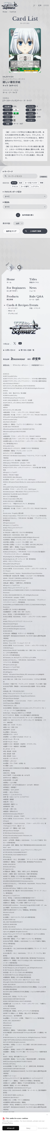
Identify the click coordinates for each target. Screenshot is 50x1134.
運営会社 (6, 365)
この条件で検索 (35, 231)
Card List (13, 12)
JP (34, 5)
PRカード (11, 311)
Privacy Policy (7, 1123)
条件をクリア (11, 231)
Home (5, 12)
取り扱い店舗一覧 (27, 350)
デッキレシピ (13, 313)
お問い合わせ (10, 350)
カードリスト (13, 308)
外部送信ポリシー (38, 365)
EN (40, 5)
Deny (28, 1128)
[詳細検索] (43, 176)
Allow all (10, 1128)
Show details (43, 1128)
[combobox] (25, 196)
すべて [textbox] (7, 196)
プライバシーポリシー (20, 365)
